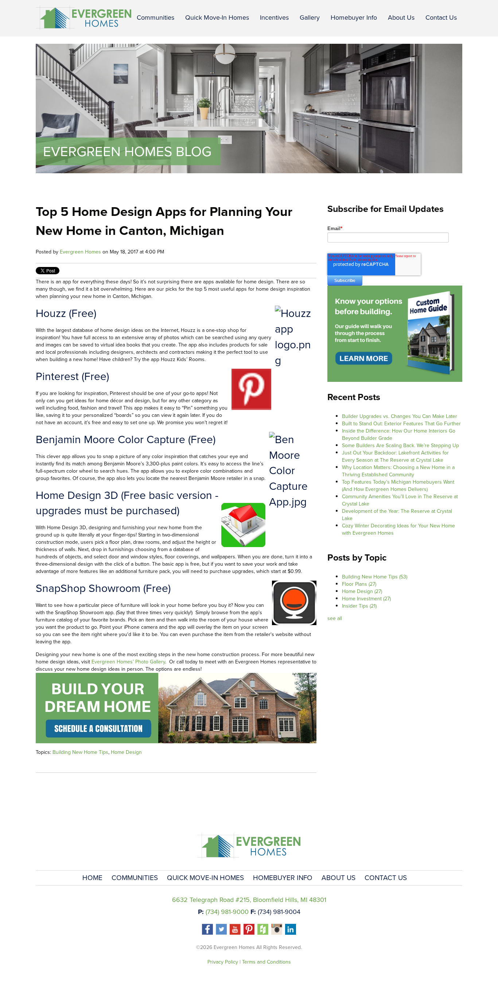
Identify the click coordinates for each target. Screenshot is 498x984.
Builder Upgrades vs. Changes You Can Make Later (399, 416)
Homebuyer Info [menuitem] (354, 17)
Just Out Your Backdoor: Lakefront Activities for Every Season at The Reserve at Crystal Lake (395, 456)
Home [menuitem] (92, 877)
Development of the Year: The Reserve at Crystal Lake (397, 514)
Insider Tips (359, 606)
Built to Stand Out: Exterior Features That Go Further (401, 423)
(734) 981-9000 (227, 912)
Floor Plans (359, 584)
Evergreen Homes (80, 252)
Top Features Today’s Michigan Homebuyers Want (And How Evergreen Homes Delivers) (398, 485)
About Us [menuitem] (401, 17)
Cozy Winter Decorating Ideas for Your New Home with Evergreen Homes (398, 529)
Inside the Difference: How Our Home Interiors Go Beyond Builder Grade (398, 434)
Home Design (126, 752)
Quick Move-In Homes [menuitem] (217, 17)
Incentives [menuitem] (274, 17)
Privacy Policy (222, 962)
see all (334, 618)
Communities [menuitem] (155, 17)
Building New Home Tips (80, 752)
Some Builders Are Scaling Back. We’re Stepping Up (400, 445)
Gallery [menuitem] (310, 17)
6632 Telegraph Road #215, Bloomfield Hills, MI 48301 (249, 899)
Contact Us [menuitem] (441, 17)
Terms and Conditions (266, 962)
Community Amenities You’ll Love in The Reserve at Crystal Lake (400, 500)
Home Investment (366, 599)
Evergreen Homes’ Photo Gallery (128, 662)
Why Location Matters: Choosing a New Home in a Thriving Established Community (398, 471)
